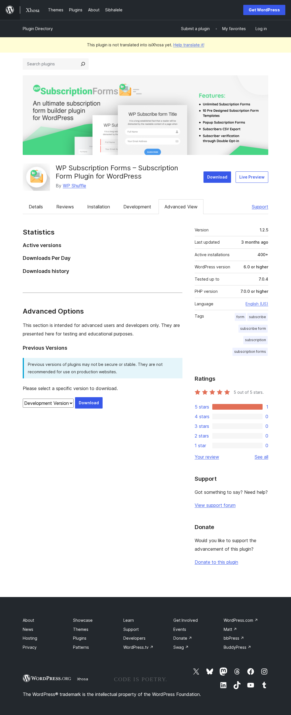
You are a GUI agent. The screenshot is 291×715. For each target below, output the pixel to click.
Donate (182, 638)
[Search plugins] (83, 64)
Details (36, 207)
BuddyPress (237, 647)
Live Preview (252, 177)
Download (217, 177)
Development (137, 207)
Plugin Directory (38, 28)
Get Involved (185, 620)
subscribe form (253, 328)
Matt (230, 629)
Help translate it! (188, 44)
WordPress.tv (138, 647)
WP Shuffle (74, 185)
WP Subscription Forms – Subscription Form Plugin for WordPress (117, 172)
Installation (98, 207)
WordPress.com (241, 620)
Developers (134, 638)
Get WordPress (264, 9)
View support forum (215, 505)
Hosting (30, 638)
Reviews (65, 207)
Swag (181, 647)
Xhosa (82, 679)
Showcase (83, 620)
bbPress (234, 638)
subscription (255, 340)
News (28, 629)
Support (260, 207)
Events (179, 629)
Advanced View (181, 207)
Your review (207, 457)
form (240, 317)
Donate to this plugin (216, 562)
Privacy (30, 647)
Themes (80, 629)
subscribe (257, 317)
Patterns (81, 647)
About (28, 620)
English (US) (257, 303)
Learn (128, 620)
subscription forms (250, 351)
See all (261, 457)
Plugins (79, 638)
